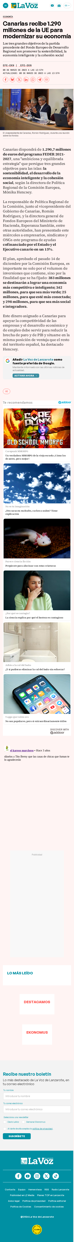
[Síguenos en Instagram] (37, 1176)
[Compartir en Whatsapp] (33, 79)
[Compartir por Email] (46, 79)
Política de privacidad (33, 1201)
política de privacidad (42, 1128)
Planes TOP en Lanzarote (50, 1195)
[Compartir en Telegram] (39, 79)
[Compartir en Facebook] (5, 79)
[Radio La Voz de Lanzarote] (59, 5)
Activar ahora (24, 375)
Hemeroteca (35, 1189)
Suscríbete (17, 1136)
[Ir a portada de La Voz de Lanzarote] (37, 1161)
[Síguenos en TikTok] (55, 1176)
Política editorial (57, 1201)
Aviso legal (14, 1201)
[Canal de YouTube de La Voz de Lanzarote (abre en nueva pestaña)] (52, 5)
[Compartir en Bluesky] (12, 79)
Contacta (10, 1189)
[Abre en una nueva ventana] (37, 1229)
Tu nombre (8, 1090)
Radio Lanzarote (60, 1189)
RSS (47, 1189)
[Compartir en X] (19, 79)
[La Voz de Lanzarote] (24, 5)
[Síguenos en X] (46, 1176)
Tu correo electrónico (13, 1103)
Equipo (22, 1189)
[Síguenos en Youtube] (27, 1176)
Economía (8, 16)
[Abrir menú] (5, 5)
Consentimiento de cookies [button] (49, 1206)
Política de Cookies (20, 1206)
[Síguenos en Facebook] (18, 1176)
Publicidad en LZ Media (22, 1195)
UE (6, 391)
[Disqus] (37, 788)
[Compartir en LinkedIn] (26, 79)
